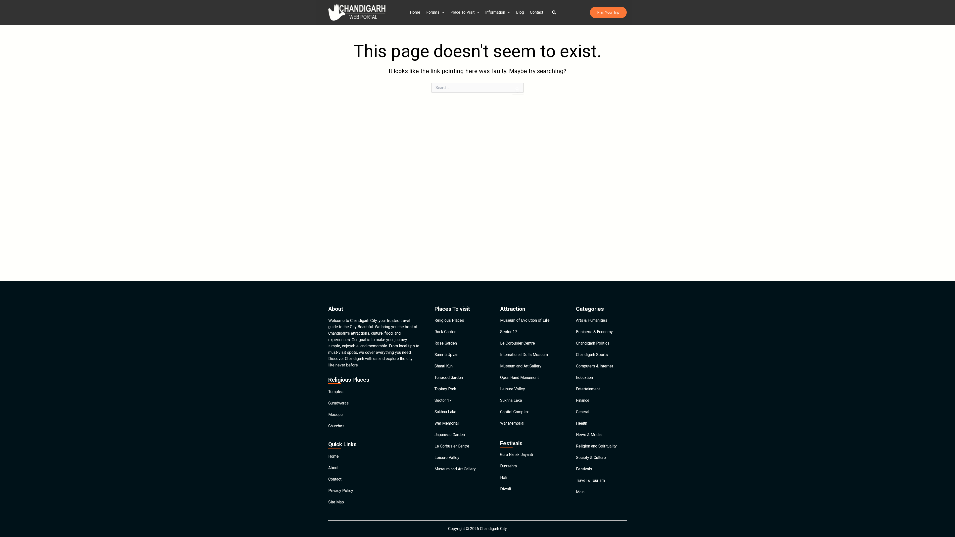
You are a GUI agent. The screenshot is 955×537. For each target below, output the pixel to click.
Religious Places (449, 320)
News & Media (589, 434)
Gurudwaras (338, 403)
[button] (554, 12)
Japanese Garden (449, 434)
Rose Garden (445, 343)
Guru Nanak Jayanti (516, 454)
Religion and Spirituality (596, 446)
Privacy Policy (340, 490)
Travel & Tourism (590, 480)
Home (415, 12)
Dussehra (508, 466)
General (582, 411)
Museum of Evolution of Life (525, 320)
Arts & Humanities (591, 320)
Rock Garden (445, 331)
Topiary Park (445, 389)
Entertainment (588, 389)
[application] (441, 12)
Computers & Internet (594, 366)
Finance (582, 400)
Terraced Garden (448, 377)
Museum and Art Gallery (455, 469)
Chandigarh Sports (592, 354)
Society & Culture (591, 457)
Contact (536, 12)
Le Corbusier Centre (451, 446)
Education (584, 377)
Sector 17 (442, 400)
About (333, 467)
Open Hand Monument (519, 377)
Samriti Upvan (446, 354)
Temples (335, 391)
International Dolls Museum (524, 354)
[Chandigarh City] (356, 12)
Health (581, 423)
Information (495, 12)
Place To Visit (462, 12)
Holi (503, 477)
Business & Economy (594, 331)
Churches (336, 426)
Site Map (336, 502)
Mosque (335, 414)
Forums (432, 12)
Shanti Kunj (443, 366)
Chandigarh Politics (593, 343)
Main (580, 492)
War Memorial (446, 423)
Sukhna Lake (445, 411)
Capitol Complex (514, 411)
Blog (520, 12)
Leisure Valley (446, 457)
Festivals (584, 469)
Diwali (505, 489)
